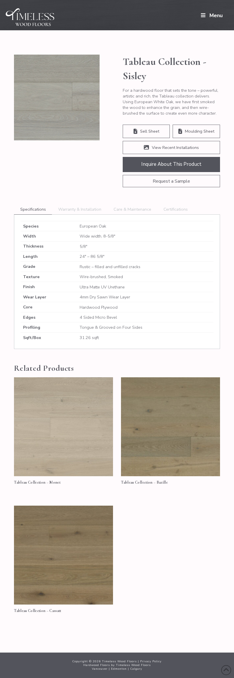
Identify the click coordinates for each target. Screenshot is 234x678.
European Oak (93, 226)
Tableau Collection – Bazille (144, 482)
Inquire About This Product (171, 164)
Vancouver (100, 669)
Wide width (90, 236)
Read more (63, 465)
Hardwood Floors (96, 665)
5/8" (83, 246)
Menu (216, 15)
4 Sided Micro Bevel (98, 317)
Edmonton (119, 669)
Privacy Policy (151, 661)
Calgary (136, 669)
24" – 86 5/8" (92, 256)
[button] (171, 181)
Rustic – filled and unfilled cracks (110, 267)
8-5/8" (109, 236)
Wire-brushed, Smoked (101, 277)
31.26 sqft (89, 337)
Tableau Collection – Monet (37, 482)
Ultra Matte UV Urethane (102, 287)
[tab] (33, 209)
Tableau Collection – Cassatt (37, 610)
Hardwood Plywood (99, 307)
